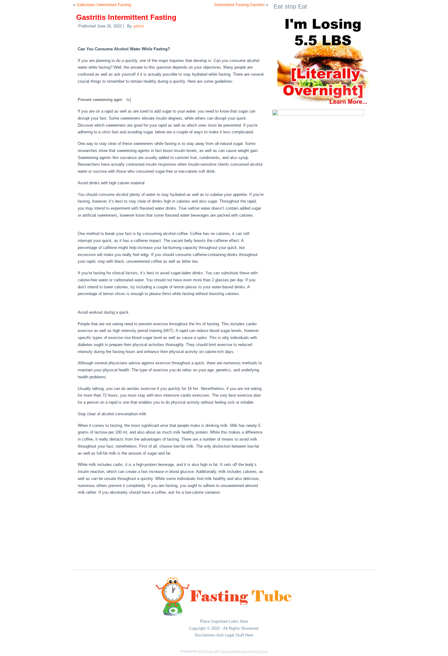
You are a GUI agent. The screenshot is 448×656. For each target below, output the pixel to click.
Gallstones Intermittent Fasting (103, 4)
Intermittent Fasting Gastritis (239, 4)
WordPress (205, 651)
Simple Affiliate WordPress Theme (244, 651)
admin (138, 26)
